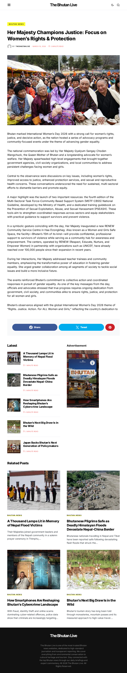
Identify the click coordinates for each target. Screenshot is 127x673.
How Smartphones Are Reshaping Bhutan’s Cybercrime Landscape (38, 403)
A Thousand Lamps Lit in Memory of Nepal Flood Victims (38, 357)
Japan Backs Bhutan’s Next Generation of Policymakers (40, 444)
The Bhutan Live (63, 4)
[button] (9, 5)
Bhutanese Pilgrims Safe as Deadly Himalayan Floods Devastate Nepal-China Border (40, 380)
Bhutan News (16, 24)
